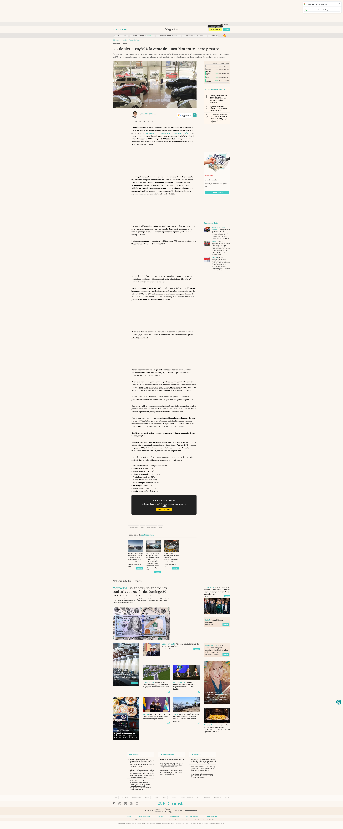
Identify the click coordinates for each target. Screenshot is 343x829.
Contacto (128, 816)
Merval (164, 797)
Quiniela (173, 797)
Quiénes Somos (174, 816)
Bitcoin (147, 797)
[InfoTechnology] (191, 810)
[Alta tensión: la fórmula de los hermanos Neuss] (151, 652)
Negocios (124, 40)
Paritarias (207, 797)
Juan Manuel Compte (146, 113)
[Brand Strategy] (169, 810)
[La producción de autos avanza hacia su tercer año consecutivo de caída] (171, 546)
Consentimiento (195, 820)
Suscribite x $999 (215, 29)
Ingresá (227, 29)
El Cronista (116, 40)
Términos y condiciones (173, 820)
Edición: (223, 24)
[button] (338, 702)
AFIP (198, 797)
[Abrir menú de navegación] (114, 29)
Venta (222, 63)
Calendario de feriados (186, 797)
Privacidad (185, 820)
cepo (160, 527)
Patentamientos (151, 527)
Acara (142, 527)
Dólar (115, 797)
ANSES (227, 797)
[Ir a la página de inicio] (121, 29)
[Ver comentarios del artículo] (152, 122)
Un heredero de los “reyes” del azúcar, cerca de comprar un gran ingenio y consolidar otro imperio (219, 118)
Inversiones (217, 797)
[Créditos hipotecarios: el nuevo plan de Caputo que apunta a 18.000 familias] (186, 672)
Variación (214, 63)
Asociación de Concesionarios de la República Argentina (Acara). (168, 133)
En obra (209, 176)
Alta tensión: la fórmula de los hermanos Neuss (218, 108)
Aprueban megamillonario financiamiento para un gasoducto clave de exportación (218, 98)
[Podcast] (178, 811)
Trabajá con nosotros (211, 816)
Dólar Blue (125, 797)
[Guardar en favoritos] (195, 115)
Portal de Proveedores (192, 816)
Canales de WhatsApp (144, 816)
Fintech (156, 797)
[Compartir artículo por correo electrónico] (148, 122)
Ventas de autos (134, 40)
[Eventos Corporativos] (159, 810)
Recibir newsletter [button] (218, 192)
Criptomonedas (136, 797)
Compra (227, 63)
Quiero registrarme (164, 509)
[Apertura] (148, 810)
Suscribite (160, 816)
